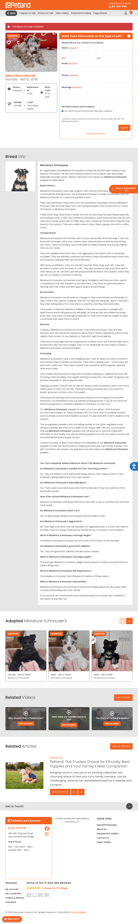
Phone (70, 75)
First (64, 58)
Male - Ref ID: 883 (103, 674)
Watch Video (26, 723)
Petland (56, 757)
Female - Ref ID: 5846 (19, 674)
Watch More (123, 697)
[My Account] (126, 13)
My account (11, 889)
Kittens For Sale (45, 13)
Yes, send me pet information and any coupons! (88, 110)
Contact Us (103, 837)
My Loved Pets (13, 893)
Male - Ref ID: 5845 (61, 674)
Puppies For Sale (27, 13)
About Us (102, 829)
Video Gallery (62, 13)
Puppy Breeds (100, 13)
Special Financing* (107, 824)
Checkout (10, 902)
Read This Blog (60, 791)
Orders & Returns (14, 897)
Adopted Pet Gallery (81, 13)
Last (99, 58)
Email (69, 63)
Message (71, 87)
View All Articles (121, 746)
